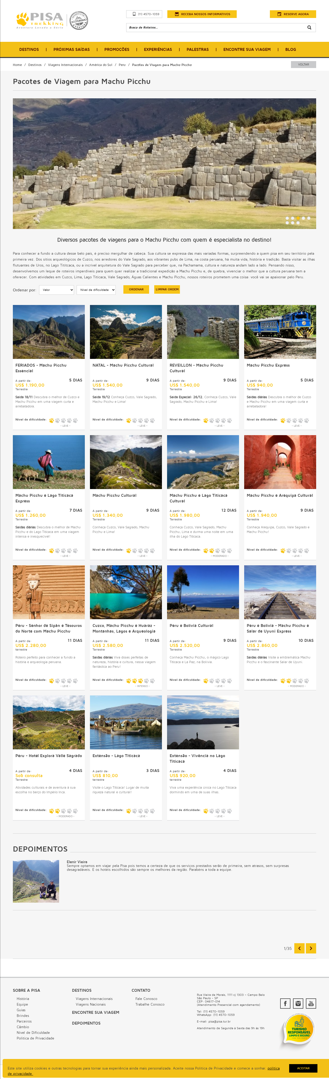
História (23, 999)
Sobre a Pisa (26, 990)
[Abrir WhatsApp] (316, 1066)
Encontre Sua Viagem (247, 49)
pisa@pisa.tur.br (219, 1021)
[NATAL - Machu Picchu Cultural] (126, 357)
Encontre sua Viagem (95, 1012)
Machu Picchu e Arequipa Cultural (280, 495)
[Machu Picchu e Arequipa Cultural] (280, 487)
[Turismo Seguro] (297, 1052)
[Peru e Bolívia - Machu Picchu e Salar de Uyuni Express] (280, 618)
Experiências (158, 49)
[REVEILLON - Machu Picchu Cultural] (203, 357)
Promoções (116, 49)
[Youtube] (311, 1003)
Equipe (22, 1004)
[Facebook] (285, 1003)
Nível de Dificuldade (33, 1033)
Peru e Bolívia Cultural (191, 625)
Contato (141, 990)
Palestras (198, 49)
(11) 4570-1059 (148, 14)
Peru (122, 65)
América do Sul (100, 65)
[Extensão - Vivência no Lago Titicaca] (203, 748)
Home (17, 65)
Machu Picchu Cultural (114, 495)
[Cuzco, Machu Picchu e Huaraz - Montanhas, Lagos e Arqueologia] (126, 618)
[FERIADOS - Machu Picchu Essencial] (49, 357)
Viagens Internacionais (65, 65)
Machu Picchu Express (268, 365)
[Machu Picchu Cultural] (126, 487)
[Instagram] (298, 1003)
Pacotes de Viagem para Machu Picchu (162, 65)
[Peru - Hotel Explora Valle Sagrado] (49, 748)
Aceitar (303, 1068)
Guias (21, 1010)
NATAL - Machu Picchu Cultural (123, 365)
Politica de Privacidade (35, 1038)
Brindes (23, 1016)
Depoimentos (86, 1023)
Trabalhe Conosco (149, 1004)
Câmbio (23, 1027)
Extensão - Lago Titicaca (116, 755)
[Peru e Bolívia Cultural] (203, 618)
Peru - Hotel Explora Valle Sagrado (48, 755)
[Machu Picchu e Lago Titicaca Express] (49, 487)
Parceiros (24, 1021)
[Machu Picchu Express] (280, 357)
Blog (290, 49)
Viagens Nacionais (91, 1004)
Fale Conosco (146, 999)
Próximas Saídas (71, 49)
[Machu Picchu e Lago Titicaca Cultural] (203, 487)
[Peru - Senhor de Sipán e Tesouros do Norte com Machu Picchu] (49, 618)
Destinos (29, 49)
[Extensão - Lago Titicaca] (126, 748)
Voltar (303, 64)
